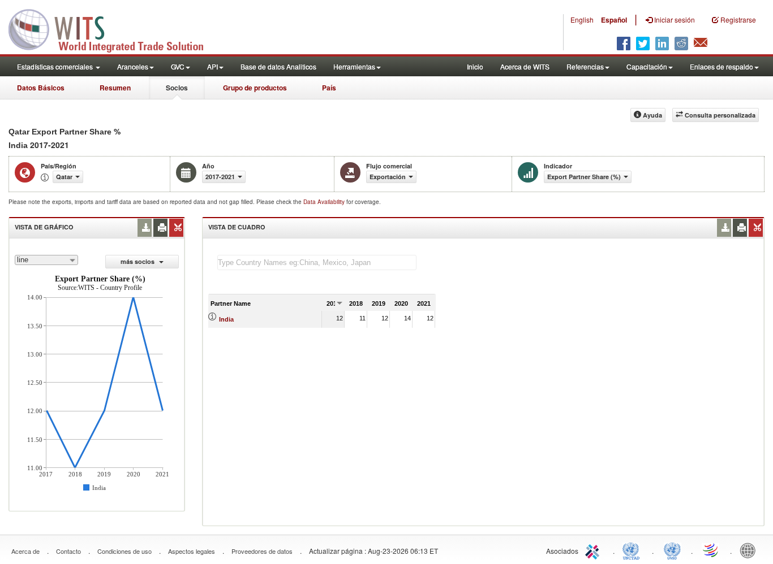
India (226, 319)
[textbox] (316, 262)
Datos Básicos (41, 88)
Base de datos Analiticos (278, 66)
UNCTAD (633, 550)
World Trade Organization (711, 550)
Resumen (115, 88)
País (329, 88)
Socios (177, 88)
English (582, 19)
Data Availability (324, 202)
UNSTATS (672, 550)
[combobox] (46, 260)
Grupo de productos (255, 88)
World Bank (750, 550)
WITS (113, 28)
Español (614, 20)
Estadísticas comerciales (56, 66)
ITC (594, 550)
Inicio (475, 66)
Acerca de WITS (524, 66)
